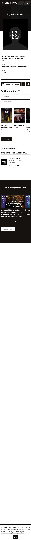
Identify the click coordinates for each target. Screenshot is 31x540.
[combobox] (15, 96)
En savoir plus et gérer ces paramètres (12, 533)
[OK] (15, 537)
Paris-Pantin (19, 126)
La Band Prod (23, 67)
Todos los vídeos (8, 229)
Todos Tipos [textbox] (6, 96)
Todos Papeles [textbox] (7, 101)
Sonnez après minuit (6, 126)
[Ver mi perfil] (27, 3)
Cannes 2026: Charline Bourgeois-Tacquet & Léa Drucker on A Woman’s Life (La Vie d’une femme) (11, 213)
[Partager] (23, 84)
